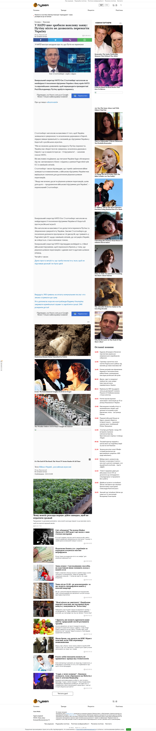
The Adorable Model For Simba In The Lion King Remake (108, 308)
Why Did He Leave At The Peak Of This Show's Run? (108, 341)
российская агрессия (62, 467)
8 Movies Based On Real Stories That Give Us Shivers (107, 88)
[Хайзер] (41, 5)
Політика (119, 10)
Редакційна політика (80, 1)
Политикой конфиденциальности (86, 729)
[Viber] (70, 40)
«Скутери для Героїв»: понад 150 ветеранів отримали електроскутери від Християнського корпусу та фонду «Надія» (111, 434)
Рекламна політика (110, 1)
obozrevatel (52, 102)
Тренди (63, 10)
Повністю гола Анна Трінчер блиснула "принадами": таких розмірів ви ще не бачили (54, 15)
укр (101, 5)
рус (106, 5)
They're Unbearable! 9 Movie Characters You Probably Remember (108, 142)
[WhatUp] (84, 40)
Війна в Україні (45, 467)
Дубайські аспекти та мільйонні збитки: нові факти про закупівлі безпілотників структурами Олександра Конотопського (110, 485)
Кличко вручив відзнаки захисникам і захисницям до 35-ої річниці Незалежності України (111, 400)
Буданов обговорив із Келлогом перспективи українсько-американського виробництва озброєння (110, 355)
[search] (121, 5)
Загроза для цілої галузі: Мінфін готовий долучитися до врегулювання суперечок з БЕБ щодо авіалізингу (110, 452)
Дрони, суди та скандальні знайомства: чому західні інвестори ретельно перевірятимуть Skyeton (108, 382)
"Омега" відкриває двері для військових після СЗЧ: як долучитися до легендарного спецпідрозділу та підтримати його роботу (110, 475)
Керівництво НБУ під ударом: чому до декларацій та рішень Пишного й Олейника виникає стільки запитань (110, 392)
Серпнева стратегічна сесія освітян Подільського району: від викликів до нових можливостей (111, 363)
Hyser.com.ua (69, 713)
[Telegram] (55, 40)
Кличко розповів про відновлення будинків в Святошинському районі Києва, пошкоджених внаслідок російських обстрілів (111, 372)
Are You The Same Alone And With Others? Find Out (107, 109)
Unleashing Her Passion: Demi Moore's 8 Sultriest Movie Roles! (108, 241)
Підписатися (82, 96)
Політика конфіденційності (96, 1)
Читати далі (63, 693)
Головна (36, 10)
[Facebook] (40, 40)
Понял (128, 729)
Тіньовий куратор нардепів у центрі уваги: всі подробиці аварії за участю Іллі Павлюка (111, 443)
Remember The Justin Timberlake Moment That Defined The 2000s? (106, 55)
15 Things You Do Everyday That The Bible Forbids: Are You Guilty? (107, 175)
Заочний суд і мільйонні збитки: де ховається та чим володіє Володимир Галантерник (111, 494)
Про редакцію (69, 1)
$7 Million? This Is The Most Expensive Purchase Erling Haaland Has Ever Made (108, 208)
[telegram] (116, 5)
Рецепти (91, 10)
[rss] (113, 5)
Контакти (120, 1)
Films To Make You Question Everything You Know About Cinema (108, 275)
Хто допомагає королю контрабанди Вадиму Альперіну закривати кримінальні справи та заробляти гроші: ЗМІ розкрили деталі (59, 304)
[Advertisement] (63, 117)
